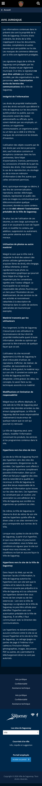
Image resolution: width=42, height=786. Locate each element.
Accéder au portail (20, 759)
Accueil (7, 10)
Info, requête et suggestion (21, 745)
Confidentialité (21, 684)
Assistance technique (21, 688)
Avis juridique (21, 679)
